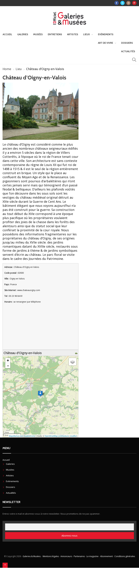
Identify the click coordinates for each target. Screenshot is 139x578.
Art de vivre (105, 42)
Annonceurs (66, 556)
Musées (38, 34)
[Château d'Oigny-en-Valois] (40, 393)
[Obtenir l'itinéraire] (76, 353)
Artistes (72, 34)
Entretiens (55, 34)
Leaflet (27, 435)
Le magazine (92, 556)
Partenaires (79, 556)
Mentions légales (51, 556)
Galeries (22, 34)
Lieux (86, 34)
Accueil (7, 34)
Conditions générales (124, 556)
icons (33, 435)
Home (7, 69)
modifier (73, 435)
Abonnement (106, 556)
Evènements (105, 34)
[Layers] (72, 361)
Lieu (19, 69)
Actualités (128, 51)
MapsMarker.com (16, 435)
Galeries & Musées (32, 556)
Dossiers (127, 42)
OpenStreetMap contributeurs (57, 435)
